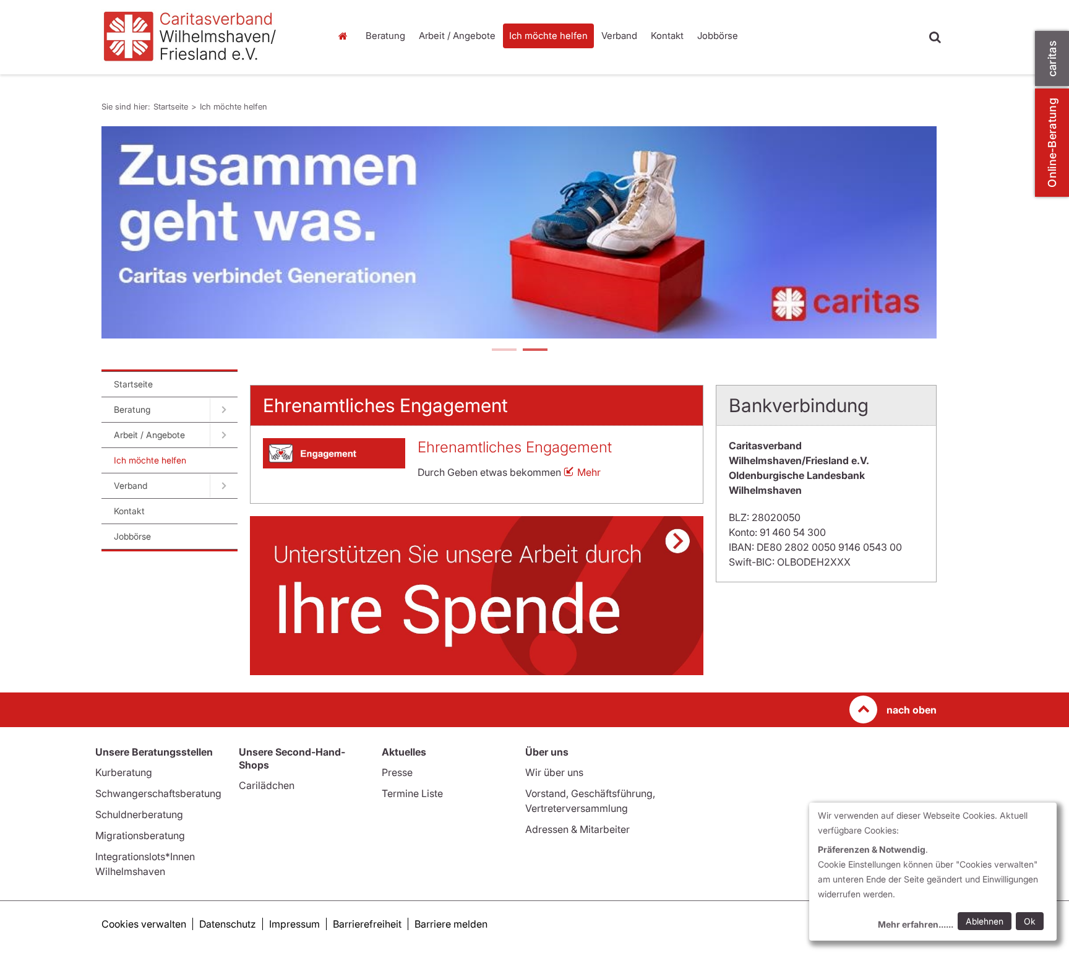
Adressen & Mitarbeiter (577, 829)
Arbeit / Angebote (457, 35)
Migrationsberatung (140, 835)
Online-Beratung (1051, 143)
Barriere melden (450, 924)
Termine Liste (412, 793)
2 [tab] (534, 351)
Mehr (589, 472)
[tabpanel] (519, 232)
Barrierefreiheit (367, 924)
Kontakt (667, 35)
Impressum (294, 924)
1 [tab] (503, 351)
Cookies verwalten (143, 924)
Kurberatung (123, 772)
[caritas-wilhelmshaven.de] (206, 37)
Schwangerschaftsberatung (158, 793)
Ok (1030, 921)
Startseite (345, 36)
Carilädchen (266, 785)
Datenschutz (227, 924)
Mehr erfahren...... (915, 924)
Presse (397, 772)
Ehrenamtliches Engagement (515, 447)
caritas (1051, 58)
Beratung (385, 35)
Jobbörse (717, 35)
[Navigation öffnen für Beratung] (224, 409)
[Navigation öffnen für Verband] (224, 485)
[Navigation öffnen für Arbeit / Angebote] (224, 435)
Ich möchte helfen (548, 35)
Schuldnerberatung (139, 814)
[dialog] (933, 872)
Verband (619, 35)
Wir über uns (554, 772)
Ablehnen (984, 921)
